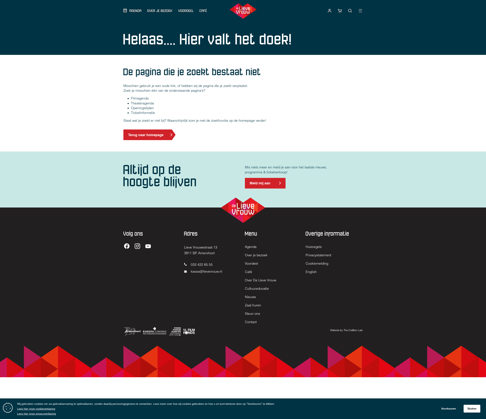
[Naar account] (329, 11)
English (311, 272)
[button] (350, 11)
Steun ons (252, 314)
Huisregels (314, 247)
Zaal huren (253, 305)
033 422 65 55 (201, 265)
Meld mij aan (259, 185)
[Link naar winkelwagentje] (340, 11)
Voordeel (186, 11)
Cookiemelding (317, 263)
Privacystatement (318, 255)
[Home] (243, 11)
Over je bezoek (160, 11)
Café (203, 11)
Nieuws (250, 297)
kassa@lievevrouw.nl (206, 271)
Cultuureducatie (257, 288)
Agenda (135, 11)
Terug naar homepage (145, 135)
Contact (251, 322)
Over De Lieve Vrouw (260, 280)
